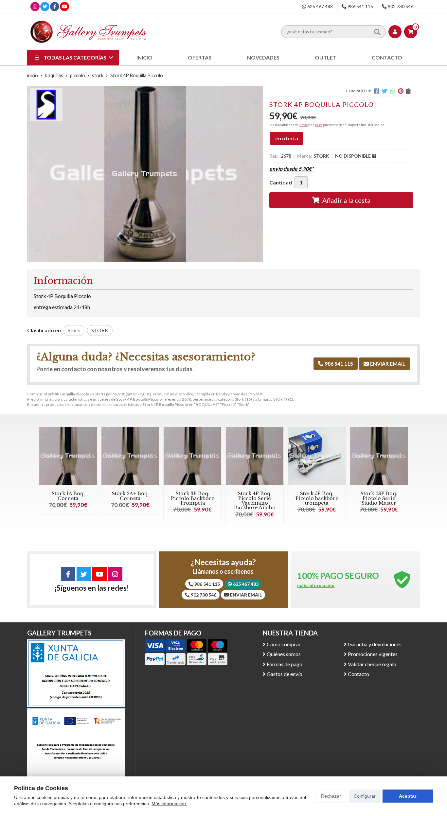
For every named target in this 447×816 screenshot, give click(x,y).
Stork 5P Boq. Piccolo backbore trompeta (316, 498)
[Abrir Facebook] (55, 6)
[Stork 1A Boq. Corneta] (68, 456)
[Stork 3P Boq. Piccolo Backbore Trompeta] (192, 456)
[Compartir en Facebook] (376, 91)
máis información (315, 585)
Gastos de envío (284, 674)
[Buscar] (377, 31)
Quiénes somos (284, 654)
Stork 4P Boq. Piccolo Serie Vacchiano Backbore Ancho (255, 501)
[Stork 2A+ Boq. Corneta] (130, 456)
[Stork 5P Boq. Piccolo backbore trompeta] (317, 456)
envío (303, 125)
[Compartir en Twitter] (384, 91)
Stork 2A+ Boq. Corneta (130, 496)
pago (318, 125)
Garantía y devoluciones (375, 644)
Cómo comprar (284, 644)
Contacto (358, 674)
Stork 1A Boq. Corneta (68, 496)
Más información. (169, 803)
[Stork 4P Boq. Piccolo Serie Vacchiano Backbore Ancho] (254, 456)
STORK (279, 399)
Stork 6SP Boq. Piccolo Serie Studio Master (379, 498)
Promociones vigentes (373, 654)
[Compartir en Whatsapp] (392, 91)
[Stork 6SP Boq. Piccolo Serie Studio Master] (379, 456)
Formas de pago (284, 664)
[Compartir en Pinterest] (400, 91)
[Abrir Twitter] (45, 6)
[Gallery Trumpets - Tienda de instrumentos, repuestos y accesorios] (89, 31)
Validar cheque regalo (372, 664)
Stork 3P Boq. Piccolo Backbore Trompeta (192, 498)
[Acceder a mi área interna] (395, 31)
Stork (239, 399)
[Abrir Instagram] (35, 6)
